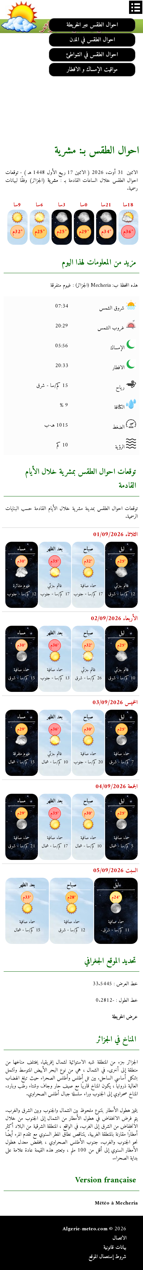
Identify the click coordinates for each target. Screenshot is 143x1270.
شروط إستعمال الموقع (107, 1256)
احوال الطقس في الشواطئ (92, 55)
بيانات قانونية (114, 1247)
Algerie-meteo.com (85, 1229)
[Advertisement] (71, 88)
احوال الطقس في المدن (92, 40)
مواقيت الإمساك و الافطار (92, 69)
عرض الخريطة (125, 1017)
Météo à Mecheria (116, 1203)
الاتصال (119, 1238)
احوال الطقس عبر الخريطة (92, 25)
